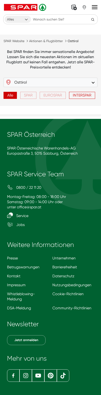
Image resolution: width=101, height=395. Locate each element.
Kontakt (13, 276)
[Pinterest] (50, 375)
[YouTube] (38, 375)
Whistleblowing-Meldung (21, 296)
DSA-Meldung (19, 308)
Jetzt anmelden (26, 340)
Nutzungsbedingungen (71, 285)
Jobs (20, 224)
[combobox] (18, 19)
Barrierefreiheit (64, 267)
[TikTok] (63, 375)
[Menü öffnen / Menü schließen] (94, 7)
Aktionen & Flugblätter (46, 41)
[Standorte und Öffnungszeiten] (84, 7)
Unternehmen (64, 258)
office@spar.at (29, 207)
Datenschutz (63, 276)
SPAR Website (14, 41)
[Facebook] (13, 375)
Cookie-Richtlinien (68, 294)
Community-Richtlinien (71, 308)
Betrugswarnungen (23, 267)
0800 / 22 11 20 (28, 187)
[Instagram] (25, 375)
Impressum (16, 285)
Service (21, 216)
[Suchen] (92, 19)
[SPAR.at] (26, 7)
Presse (12, 258)
